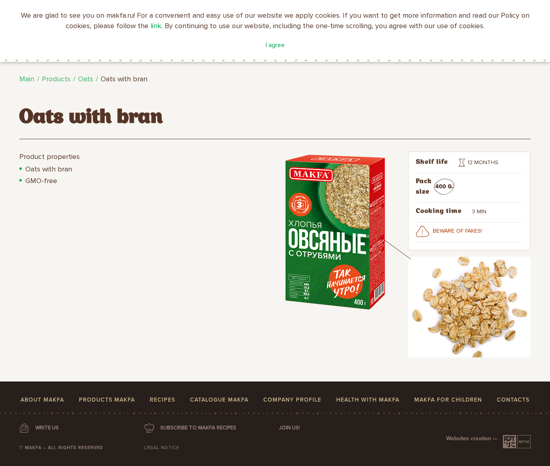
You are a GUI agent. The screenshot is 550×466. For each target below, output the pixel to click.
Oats (85, 78)
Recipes (162, 399)
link (156, 25)
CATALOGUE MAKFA (219, 399)
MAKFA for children (448, 399)
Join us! (289, 428)
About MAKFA (42, 399)
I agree (275, 45)
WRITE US (47, 428)
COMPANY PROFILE (292, 399)
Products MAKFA (107, 399)
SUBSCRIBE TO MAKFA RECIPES (198, 428)
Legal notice (161, 447)
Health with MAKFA (367, 399)
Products (56, 78)
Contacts (513, 399)
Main (26, 78)
